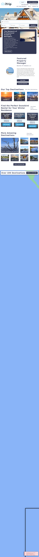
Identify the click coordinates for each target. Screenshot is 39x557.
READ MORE (22, 80)
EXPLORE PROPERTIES (22, 83)
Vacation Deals (34, 4)
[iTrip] (6, 4)
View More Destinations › (31, 89)
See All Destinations (19, 164)
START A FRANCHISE (32, 2)
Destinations (24, 4)
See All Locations (32, 172)
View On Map (6, 124)
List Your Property (21, 6)
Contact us (35, 6)
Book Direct (8, 51)
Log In (22, 2)
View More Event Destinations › (34, 108)
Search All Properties (6, 121)
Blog (29, 6)
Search (33, 25)
